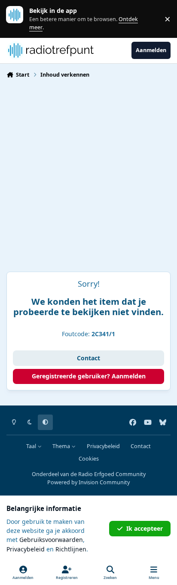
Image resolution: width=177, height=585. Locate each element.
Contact (88, 358)
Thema (61, 446)
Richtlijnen (70, 549)
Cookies (89, 458)
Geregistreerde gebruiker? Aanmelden (89, 376)
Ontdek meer (19, 19)
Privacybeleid (103, 446)
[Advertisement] (88, 178)
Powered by (88, 482)
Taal (31, 446)
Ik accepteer (144, 528)
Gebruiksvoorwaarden (51, 539)
